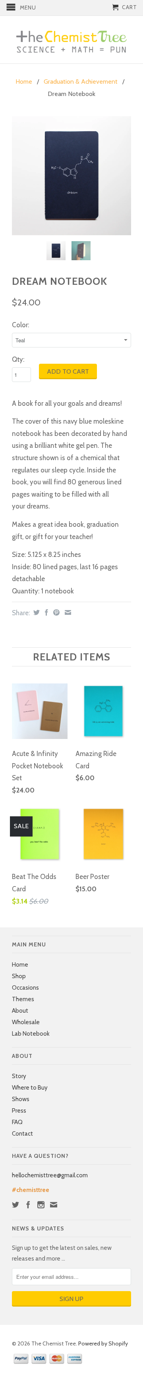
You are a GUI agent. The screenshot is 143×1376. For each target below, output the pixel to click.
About (20, 1010)
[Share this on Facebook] (45, 612)
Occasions (25, 987)
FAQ (17, 1122)
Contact (22, 1133)
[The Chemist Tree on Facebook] (28, 1204)
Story (19, 1076)
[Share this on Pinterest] (55, 612)
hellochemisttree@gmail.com (50, 1175)
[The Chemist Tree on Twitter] (15, 1204)
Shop (19, 976)
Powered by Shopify (103, 1343)
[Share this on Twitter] (35, 612)
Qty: (18, 359)
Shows (20, 1099)
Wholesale (26, 1022)
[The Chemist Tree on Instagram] (40, 1204)
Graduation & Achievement (81, 81)
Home (20, 964)
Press (19, 1110)
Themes (23, 999)
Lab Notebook (31, 1033)
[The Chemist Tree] (71, 40)
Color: (20, 325)
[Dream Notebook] (71, 175)
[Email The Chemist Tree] (53, 1204)
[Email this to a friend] (67, 612)
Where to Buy (30, 1087)
